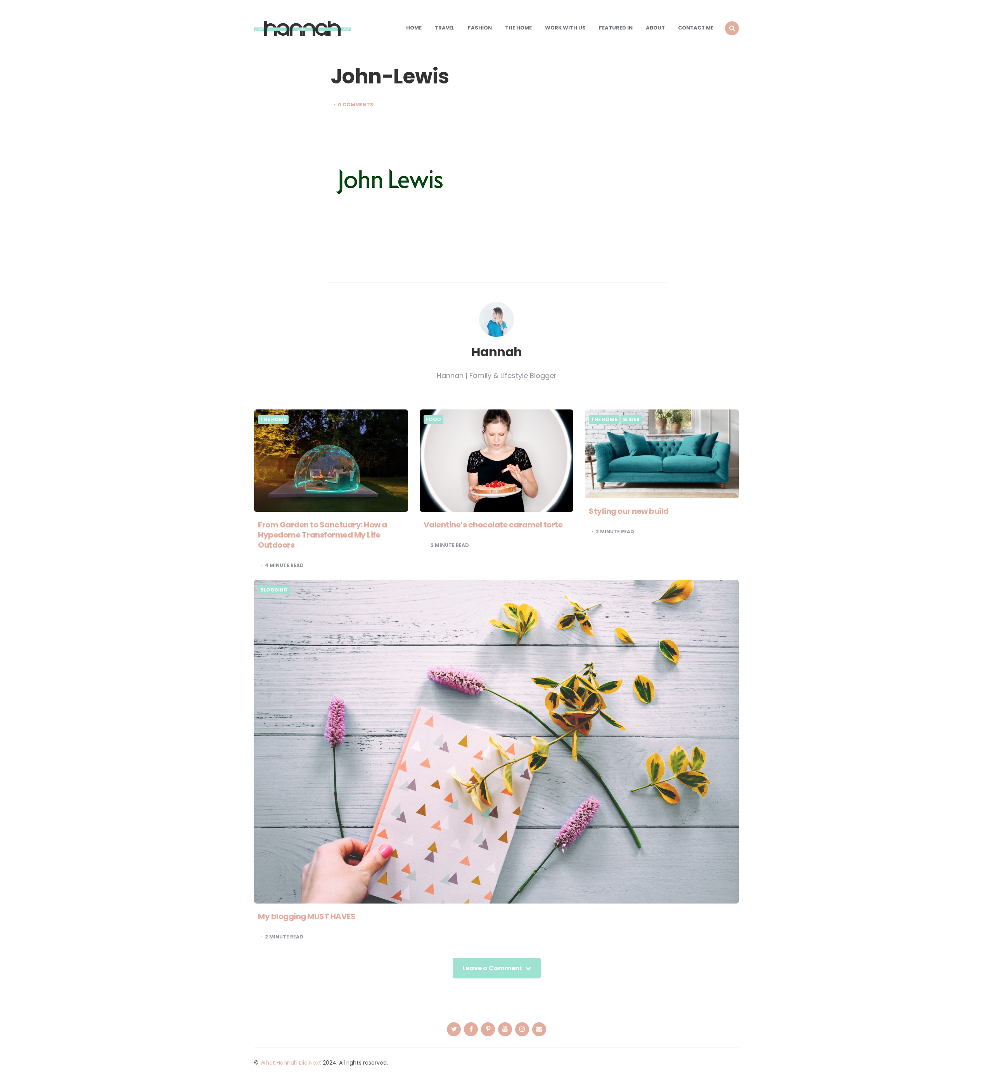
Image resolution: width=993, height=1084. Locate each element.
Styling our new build (629, 511)
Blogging (273, 590)
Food (433, 419)
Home (414, 27)
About (655, 27)
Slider (631, 419)
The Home (518, 27)
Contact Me (695, 27)
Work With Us (565, 27)
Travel (445, 27)
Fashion (480, 27)
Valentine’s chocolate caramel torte (493, 524)
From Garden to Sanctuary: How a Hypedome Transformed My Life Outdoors (322, 534)
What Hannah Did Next (290, 1063)
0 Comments (355, 105)
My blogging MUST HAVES (306, 916)
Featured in (616, 27)
